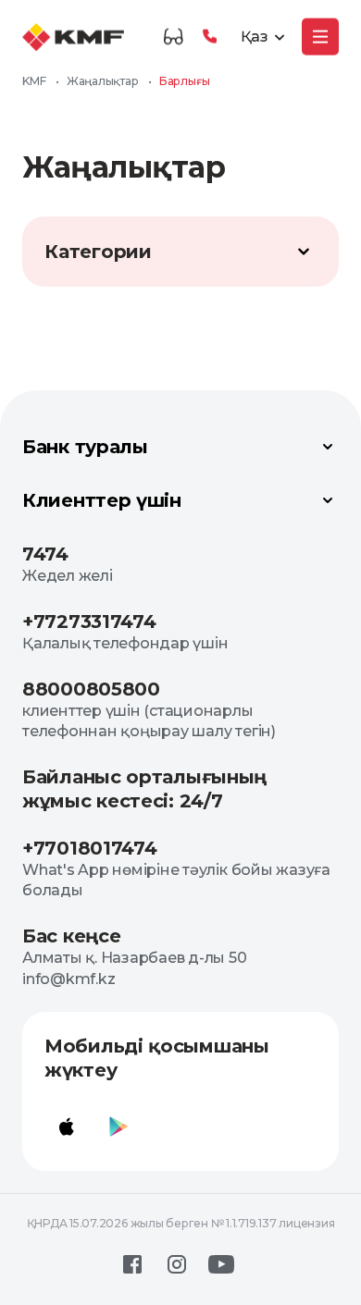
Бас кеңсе (71, 936)
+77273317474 (89, 621)
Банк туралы (85, 447)
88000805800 (91, 689)
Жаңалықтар (103, 81)
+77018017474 (89, 848)
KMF (33, 81)
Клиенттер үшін (101, 500)
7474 (45, 554)
